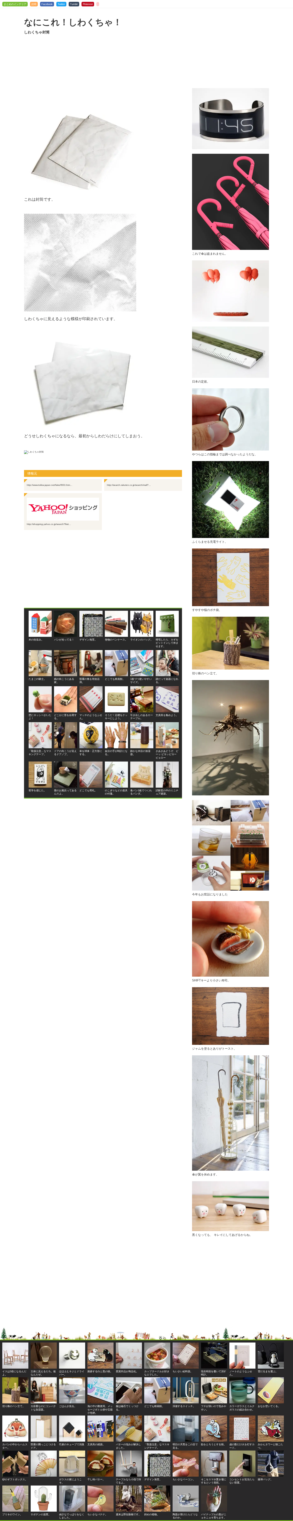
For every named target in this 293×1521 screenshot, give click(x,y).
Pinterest (88, 4)
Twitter (61, 4)
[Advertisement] (103, 74)
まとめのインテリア (15, 4)
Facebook (47, 4)
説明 (33, 4)
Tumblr (74, 4)
